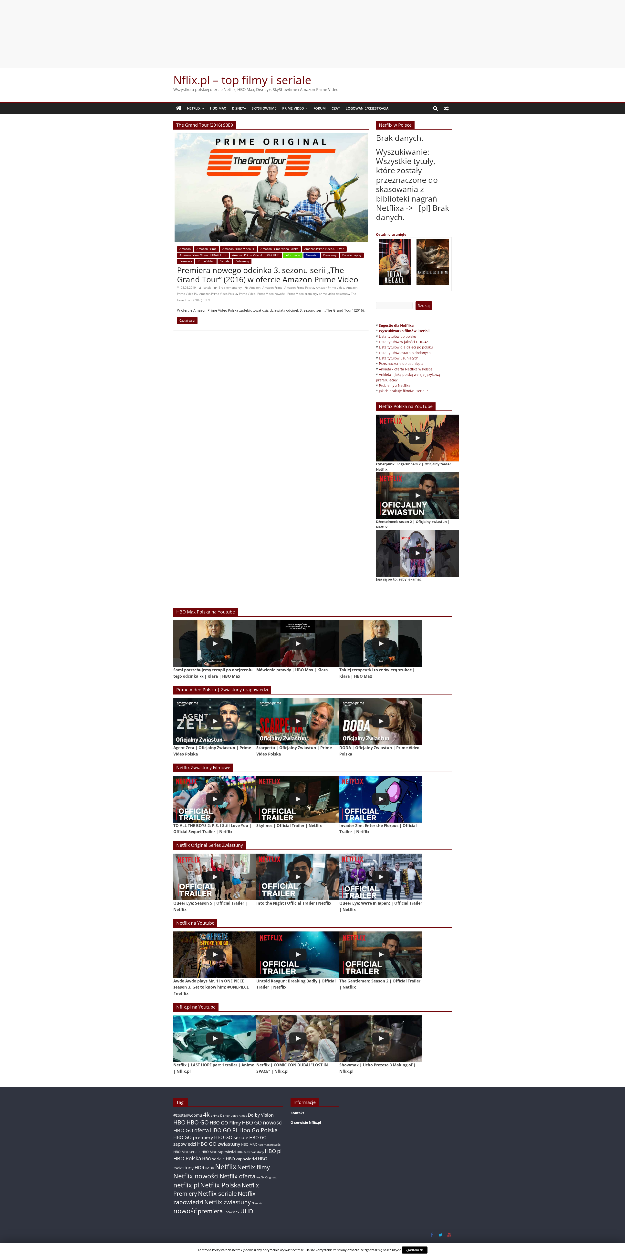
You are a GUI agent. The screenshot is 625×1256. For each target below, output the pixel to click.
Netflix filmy (253, 1167)
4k (206, 1114)
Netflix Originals (266, 1177)
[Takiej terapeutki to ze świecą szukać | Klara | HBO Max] (380, 643)
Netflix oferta (237, 1176)
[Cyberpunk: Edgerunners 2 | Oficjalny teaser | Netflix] (417, 438)
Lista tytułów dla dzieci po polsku (406, 347)
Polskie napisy (351, 255)
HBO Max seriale (186, 1151)
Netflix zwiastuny (227, 1202)
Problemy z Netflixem (396, 385)
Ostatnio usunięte (391, 234)
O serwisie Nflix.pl (306, 1122)
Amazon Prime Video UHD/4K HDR (202, 255)
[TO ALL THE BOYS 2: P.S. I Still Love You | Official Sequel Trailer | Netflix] (214, 799)
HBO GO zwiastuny (218, 1144)
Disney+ (239, 108)
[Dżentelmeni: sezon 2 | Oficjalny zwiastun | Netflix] (417, 495)
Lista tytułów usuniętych (398, 358)
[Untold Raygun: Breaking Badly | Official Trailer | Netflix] (297, 954)
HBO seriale (213, 1159)
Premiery (185, 261)
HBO (179, 1122)
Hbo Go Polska (258, 1130)
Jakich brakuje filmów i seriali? (403, 390)
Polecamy (329, 255)
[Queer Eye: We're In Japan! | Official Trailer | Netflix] (380, 877)
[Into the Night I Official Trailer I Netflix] (297, 877)
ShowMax (231, 1212)
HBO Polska (187, 1158)
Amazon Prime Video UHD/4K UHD (256, 255)
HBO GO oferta (191, 1130)
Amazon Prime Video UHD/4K (324, 249)
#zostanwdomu (187, 1115)
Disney (224, 1115)
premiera (210, 1211)
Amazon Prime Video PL (238, 249)
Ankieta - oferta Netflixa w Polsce (405, 369)
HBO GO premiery (193, 1137)
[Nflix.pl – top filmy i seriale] (178, 108)
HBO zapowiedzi (241, 1159)
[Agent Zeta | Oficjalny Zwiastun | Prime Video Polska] (214, 721)
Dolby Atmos (238, 1115)
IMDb (209, 1168)
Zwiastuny (242, 261)
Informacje (292, 255)
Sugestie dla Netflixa (396, 325)
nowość (185, 1210)
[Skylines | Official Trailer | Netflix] (297, 799)
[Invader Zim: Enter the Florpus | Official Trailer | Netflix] (380, 799)
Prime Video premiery (302, 294)
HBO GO (198, 1122)
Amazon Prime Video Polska (279, 249)
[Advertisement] (312, 34)
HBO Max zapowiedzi (218, 1151)
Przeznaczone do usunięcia (401, 363)
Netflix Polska (220, 1185)
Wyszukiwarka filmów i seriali (404, 330)
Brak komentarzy (230, 288)
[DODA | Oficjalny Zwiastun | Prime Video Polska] (380, 721)
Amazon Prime (207, 249)
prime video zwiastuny (334, 294)
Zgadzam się (415, 1250)
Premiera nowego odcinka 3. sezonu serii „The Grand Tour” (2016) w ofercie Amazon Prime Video (267, 275)
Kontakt (297, 1113)
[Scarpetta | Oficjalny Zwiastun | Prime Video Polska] (297, 721)
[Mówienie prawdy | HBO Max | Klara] (297, 643)
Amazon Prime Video (330, 288)
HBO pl (273, 1150)
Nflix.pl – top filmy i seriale (242, 79)
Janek (207, 288)
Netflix (193, 108)
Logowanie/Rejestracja (367, 108)
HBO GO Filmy (225, 1122)
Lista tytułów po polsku (397, 336)
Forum (319, 108)
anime (215, 1115)
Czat (336, 108)
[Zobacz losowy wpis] (446, 108)
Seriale (224, 261)
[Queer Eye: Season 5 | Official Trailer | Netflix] (214, 877)
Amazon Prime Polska (299, 288)
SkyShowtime (264, 108)
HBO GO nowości (262, 1122)
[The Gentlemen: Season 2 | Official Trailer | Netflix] (380, 954)
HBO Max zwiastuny (250, 1152)
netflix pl (186, 1185)
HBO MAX (218, 108)
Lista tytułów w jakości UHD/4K (404, 341)
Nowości (311, 255)
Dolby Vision (261, 1115)
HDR (199, 1167)
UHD (246, 1211)
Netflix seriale (217, 1193)
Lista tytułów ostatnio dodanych (405, 352)
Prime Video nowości (271, 294)
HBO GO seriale (231, 1137)
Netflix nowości (196, 1176)
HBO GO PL (224, 1130)
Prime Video (293, 108)
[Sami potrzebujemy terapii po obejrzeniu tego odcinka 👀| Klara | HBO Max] (214, 643)
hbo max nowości (269, 1144)
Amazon (185, 249)
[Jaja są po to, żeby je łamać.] (417, 553)
